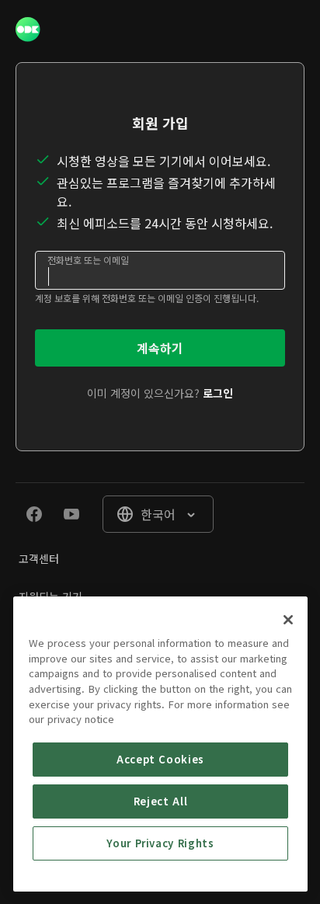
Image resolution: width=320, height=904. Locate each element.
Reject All (161, 801)
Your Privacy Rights (160, 843)
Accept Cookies (160, 759)
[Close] (288, 620)
